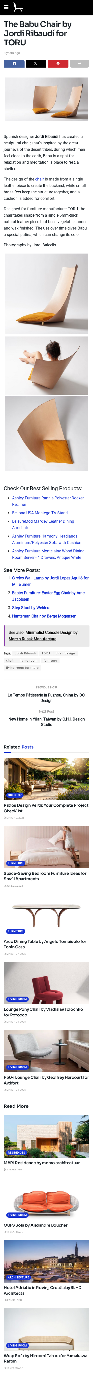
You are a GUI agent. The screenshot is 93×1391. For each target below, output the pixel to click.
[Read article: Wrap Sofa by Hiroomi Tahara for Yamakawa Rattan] (46, 1329)
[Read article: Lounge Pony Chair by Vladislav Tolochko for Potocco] (46, 983)
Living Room (17, 999)
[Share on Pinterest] (58, 64)
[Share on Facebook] (14, 64)
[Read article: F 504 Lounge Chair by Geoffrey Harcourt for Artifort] (46, 1051)
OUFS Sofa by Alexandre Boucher (35, 1225)
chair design (65, 653)
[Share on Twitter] (36, 64)
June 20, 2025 (14, 885)
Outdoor (15, 795)
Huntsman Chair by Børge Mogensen (44, 616)
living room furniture (22, 668)
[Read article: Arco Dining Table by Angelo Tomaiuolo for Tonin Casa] (46, 915)
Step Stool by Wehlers (31, 607)
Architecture (18, 1277)
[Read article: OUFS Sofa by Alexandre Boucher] (46, 1199)
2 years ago (14, 1169)
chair (39, 179)
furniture (50, 660)
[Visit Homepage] (18, 7)
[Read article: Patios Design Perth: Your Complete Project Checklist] (46, 779)
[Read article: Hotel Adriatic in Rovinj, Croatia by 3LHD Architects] (46, 1261)
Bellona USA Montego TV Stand (40, 513)
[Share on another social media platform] (80, 64)
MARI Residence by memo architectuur (42, 1162)
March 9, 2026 (15, 817)
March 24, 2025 (16, 1021)
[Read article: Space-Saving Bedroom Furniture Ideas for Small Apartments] (46, 847)
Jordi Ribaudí (25, 653)
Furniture (16, 863)
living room (29, 660)
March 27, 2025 (16, 954)
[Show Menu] (6, 7)
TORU (46, 653)
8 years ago (12, 53)
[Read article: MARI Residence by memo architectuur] (46, 1136)
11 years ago (14, 1232)
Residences (16, 1152)
